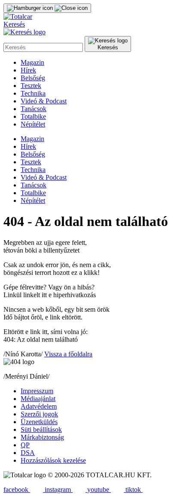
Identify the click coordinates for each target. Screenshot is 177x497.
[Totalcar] (17, 16)
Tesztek (31, 85)
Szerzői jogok (39, 414)
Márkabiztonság (42, 437)
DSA (28, 452)
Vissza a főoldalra (68, 354)
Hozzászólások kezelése (53, 460)
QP (25, 445)
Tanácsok (33, 108)
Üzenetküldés (39, 421)
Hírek (28, 70)
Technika (33, 93)
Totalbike (33, 116)
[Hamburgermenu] (47, 8)
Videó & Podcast (44, 101)
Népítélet (33, 124)
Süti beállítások (41, 429)
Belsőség (33, 77)
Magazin (32, 62)
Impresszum (37, 391)
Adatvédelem (39, 406)
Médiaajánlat (38, 398)
